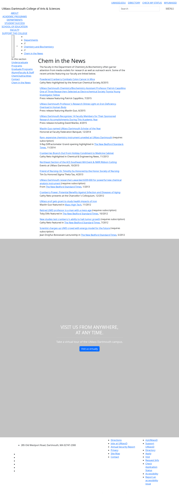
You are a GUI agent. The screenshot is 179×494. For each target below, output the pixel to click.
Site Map (115, 453)
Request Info (152, 460)
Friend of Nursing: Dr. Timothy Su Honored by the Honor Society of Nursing (79, 171)
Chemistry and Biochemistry (39, 46)
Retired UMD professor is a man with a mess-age (66, 210)
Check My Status (152, 2)
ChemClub (16, 75)
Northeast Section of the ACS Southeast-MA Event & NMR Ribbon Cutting (78, 162)
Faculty (14, 29)
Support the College (14, 33)
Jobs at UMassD (119, 443)
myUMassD (170, 2)
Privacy (114, 450)
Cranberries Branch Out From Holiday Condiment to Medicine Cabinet (77, 153)
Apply (148, 453)
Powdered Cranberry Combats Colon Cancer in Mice (67, 79)
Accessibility (151, 473)
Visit (147, 456)
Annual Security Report (123, 446)
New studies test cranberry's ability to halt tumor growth (70, 219)
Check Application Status (151, 467)
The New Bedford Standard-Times (64, 186)
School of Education (15, 26)
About (14, 13)
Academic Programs (15, 16)
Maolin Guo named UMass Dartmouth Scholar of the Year (70, 128)
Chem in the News (33, 53)
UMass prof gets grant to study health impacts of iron (68, 201)
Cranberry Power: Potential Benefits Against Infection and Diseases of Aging (80, 192)
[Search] (157, 8)
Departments (15, 19)
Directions (116, 440)
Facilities (26, 75)
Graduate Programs (22, 69)
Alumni (15, 72)
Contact (15, 79)
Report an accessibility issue (151, 480)
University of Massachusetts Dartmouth (50, 439)
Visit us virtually (89, 348)
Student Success (15, 23)
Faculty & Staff (26, 72)
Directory (134, 2)
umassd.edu (118, 2)
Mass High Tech (73, 204)
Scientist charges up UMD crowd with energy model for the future (75, 228)
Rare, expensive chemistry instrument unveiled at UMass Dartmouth (76, 137)
